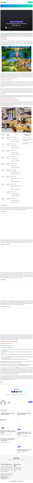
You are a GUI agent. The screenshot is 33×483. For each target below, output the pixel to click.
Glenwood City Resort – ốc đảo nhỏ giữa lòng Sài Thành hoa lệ (24, 450)
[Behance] (24, 2)
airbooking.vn (11, 378)
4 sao (2, 384)
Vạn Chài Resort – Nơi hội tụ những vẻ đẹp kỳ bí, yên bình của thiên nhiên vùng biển (7, 439)
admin (8, 27)
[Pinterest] (21, 2)
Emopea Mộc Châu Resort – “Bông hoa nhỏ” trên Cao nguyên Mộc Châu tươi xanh (8, 431)
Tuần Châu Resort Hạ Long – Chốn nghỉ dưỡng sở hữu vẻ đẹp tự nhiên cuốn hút (24, 433)
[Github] (19, 2)
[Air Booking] (3, 2)
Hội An (5, 384)
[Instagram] (22, 2)
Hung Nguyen (2, 434)
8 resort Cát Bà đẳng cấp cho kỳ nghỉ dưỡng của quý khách (8, 414)
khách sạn (19, 378)
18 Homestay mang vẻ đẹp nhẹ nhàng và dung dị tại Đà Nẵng (24, 414)
